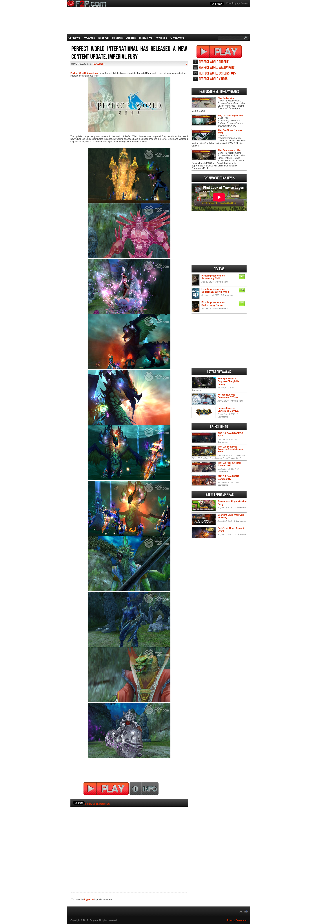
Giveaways (177, 37)
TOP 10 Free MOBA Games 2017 (228, 477)
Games (90, 37)
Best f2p (103, 37)
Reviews (117, 37)
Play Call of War (226, 98)
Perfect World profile (214, 62)
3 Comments (221, 282)
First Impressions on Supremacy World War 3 (215, 290)
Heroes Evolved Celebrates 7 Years (228, 396)
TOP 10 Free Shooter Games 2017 (229, 464)
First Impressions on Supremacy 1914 (213, 277)
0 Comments (227, 295)
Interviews (145, 37)
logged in (89, 899)
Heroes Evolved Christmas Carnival (228, 409)
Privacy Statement (237, 920)
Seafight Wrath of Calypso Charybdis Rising (228, 381)
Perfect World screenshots (217, 73)
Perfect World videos (213, 79)
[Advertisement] (129, 843)
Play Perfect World (219, 51)
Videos (162, 37)
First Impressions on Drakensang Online (213, 304)
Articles (131, 37)
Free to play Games (237, 3)
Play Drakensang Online (230, 115)
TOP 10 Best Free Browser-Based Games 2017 (230, 449)
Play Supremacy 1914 (229, 150)
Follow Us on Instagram (97, 804)
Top (246, 911)
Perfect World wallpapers (216, 67)
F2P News (74, 37)
